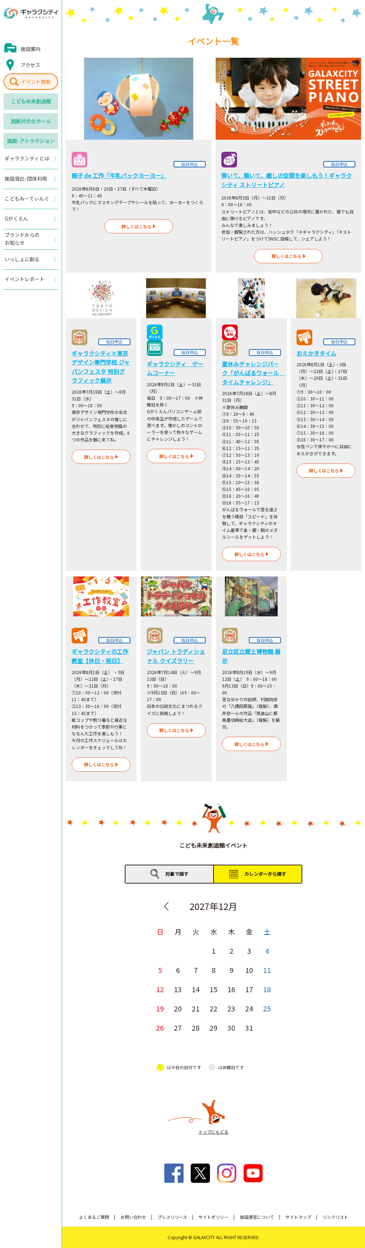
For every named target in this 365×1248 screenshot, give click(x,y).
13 (178, 989)
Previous (166, 906)
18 (267, 989)
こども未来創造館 (31, 101)
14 (196, 989)
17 (249, 989)
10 (249, 970)
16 (231, 989)
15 (213, 989)
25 (267, 1008)
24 (249, 1008)
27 (178, 1027)
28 (196, 1027)
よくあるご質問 (94, 1217)
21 (196, 1008)
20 (178, 1008)
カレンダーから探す (265, 873)
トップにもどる (213, 1132)
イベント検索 (36, 81)
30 (231, 1027)
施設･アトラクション (31, 140)
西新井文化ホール (31, 121)
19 (160, 1008)
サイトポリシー (213, 1217)
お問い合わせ (133, 1217)
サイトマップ (298, 1217)
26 (160, 1027)
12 (160, 989)
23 (231, 1008)
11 (267, 970)
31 (249, 1027)
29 (213, 1027)
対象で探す (177, 873)
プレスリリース (172, 1217)
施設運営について (257, 1217)
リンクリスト (335, 1217)
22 (213, 1008)
